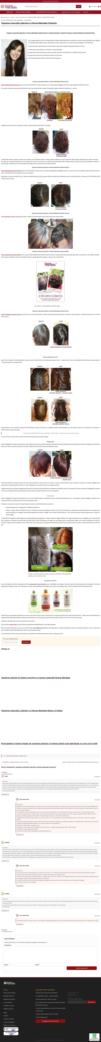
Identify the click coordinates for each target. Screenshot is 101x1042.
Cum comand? (8, 1002)
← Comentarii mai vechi (6, 774)
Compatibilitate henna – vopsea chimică (47, 996)
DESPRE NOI (9, 12)
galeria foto (13, 624)
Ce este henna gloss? (42, 1017)
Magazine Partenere (9, 999)
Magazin (12, 17)
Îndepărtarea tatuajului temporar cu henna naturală (15, 762)
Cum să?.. (85, 12)
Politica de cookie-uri (10, 1025)
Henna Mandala (19, 20)
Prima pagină (6, 17)
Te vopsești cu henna (22, 755)
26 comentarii (27, 20)
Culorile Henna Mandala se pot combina (47, 1014)
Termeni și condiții (9, 1019)
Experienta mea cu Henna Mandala (71, 12)
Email (37, 964)
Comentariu (8, 945)
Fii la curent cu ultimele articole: (10, 638)
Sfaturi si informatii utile (21, 17)
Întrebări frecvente (9, 996)
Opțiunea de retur (8, 1009)
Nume (6, 964)
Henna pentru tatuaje (9, 993)
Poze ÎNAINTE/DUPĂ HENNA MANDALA (46, 12)
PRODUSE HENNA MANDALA (23, 12)
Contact (6, 1015)
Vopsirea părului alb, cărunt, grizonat (46, 999)
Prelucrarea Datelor (9, 1022)
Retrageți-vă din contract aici (50, 1021)
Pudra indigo (50, 496)
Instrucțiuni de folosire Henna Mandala (46, 993)
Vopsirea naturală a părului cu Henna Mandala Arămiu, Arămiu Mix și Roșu (80, 762)
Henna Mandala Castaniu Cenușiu (10, 216)
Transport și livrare (9, 1005)
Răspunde (4, 794)
